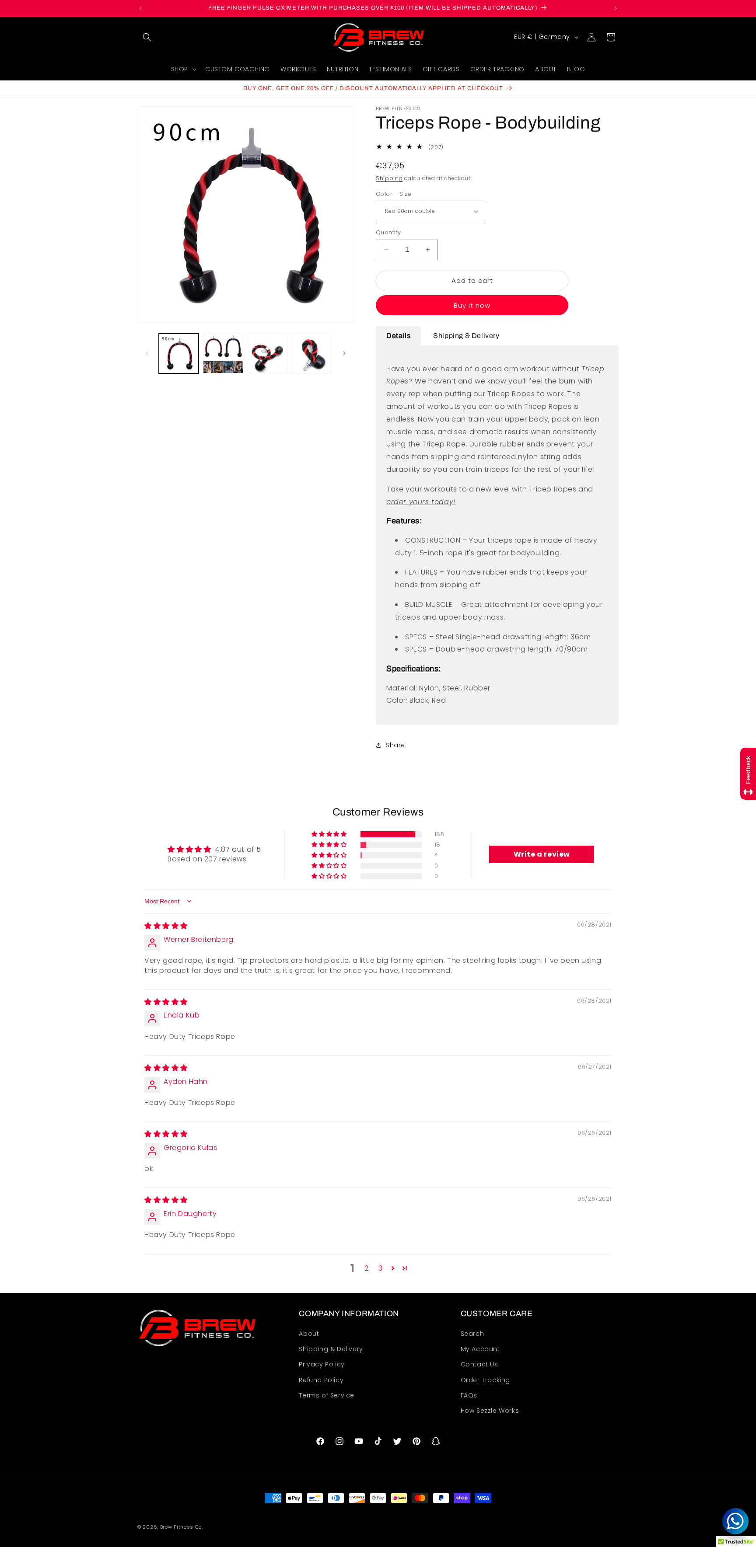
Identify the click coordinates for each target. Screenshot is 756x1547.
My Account (480, 1349)
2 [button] (366, 1268)
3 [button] (380, 1268)
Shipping (389, 178)
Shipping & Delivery (331, 1349)
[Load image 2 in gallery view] (223, 353)
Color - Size (394, 194)
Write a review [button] (542, 854)
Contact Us (479, 1364)
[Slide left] (147, 353)
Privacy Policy (321, 1364)
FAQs (469, 1395)
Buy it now (472, 305)
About (309, 1333)
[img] (166, 926)
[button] (147, 37)
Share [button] (395, 745)
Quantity (388, 232)
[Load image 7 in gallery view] (312, 353)
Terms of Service (326, 1395)
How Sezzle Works (490, 1410)
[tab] (398, 336)
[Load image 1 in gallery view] (179, 353)
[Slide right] (344, 353)
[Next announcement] (615, 8)
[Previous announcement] (140, 8)
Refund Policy (321, 1380)
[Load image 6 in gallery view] (267, 353)
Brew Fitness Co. (181, 1526)
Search (472, 1333)
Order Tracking (485, 1380)
